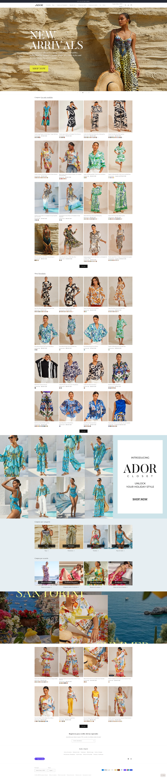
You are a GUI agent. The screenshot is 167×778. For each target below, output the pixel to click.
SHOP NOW (83, 476)
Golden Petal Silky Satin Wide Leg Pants (116, 134)
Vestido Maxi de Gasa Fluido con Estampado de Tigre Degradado (69, 216)
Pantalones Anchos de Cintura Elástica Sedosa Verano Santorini (69, 679)
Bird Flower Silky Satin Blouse (114, 384)
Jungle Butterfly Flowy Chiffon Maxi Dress (67, 256)
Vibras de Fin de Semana (119, 587)
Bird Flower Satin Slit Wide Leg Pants (42, 422)
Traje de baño (119, 550)
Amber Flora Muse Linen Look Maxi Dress (116, 308)
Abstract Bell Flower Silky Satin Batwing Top (93, 215)
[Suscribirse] (93, 740)
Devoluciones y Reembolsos (69, 754)
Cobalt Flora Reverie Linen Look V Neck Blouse (68, 384)
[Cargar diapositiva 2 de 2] (83, 93)
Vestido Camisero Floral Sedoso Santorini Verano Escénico (46, 174)
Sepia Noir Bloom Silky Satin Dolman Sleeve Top (44, 308)
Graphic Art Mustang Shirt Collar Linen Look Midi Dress (119, 174)
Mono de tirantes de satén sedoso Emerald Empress (44, 256)
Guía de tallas (79, 754)
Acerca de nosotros (68, 752)
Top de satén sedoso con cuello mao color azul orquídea (119, 422)
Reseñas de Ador (76, 752)
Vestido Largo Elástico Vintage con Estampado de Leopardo (120, 256)
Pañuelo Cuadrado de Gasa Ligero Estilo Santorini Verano (119, 678)
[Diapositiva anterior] (77, 92)
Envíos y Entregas (98, 752)
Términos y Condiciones (98, 754)
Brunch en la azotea (95, 587)
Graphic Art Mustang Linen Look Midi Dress (117, 346)
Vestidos (95, 550)
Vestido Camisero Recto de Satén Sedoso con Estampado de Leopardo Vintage (95, 257)
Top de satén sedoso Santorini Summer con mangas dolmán (46, 678)
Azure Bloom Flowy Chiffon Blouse (66, 422)
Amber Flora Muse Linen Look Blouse (91, 308)
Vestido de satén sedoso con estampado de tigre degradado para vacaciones (46, 216)
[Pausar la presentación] (89, 92)
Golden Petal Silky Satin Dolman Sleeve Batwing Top (94, 134)
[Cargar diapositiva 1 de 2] (81, 93)
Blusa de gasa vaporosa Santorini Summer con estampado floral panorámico (70, 175)
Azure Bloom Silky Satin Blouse (90, 422)
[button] (53, 5)
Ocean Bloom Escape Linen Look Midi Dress (68, 346)
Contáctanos (83, 752)
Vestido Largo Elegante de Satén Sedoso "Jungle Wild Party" (46, 134)
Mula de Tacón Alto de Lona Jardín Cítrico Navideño (94, 678)
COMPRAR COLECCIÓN (83, 617)
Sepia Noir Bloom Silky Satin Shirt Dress (67, 308)
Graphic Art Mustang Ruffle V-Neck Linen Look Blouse (94, 174)
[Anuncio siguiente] (132, 1)
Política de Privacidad (87, 754)
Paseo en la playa (45, 587)
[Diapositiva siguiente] (86, 92)
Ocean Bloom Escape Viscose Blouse (91, 346)
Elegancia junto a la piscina (70, 587)
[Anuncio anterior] (35, 1)
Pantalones (70, 550)
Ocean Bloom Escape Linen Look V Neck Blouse (44, 346)
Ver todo (84, 266)
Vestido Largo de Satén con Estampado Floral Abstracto (70, 134)
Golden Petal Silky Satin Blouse (90, 384)
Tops (46, 550)
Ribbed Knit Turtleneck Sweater (41, 384)
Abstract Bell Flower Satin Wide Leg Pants (116, 215)
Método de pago (90, 752)
